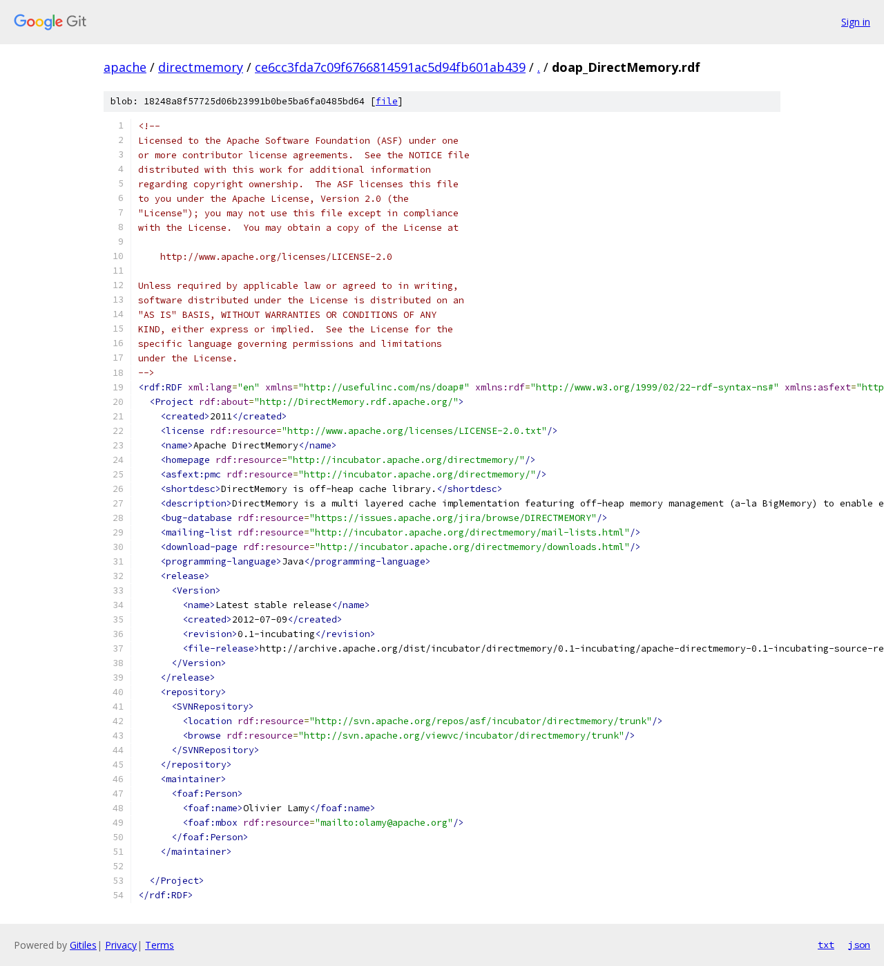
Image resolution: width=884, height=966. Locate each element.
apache (125, 67)
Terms (159, 944)
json (859, 944)
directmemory (200, 67)
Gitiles (83, 944)
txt (826, 944)
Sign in (855, 21)
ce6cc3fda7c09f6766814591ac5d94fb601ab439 (390, 67)
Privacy (121, 944)
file (387, 101)
